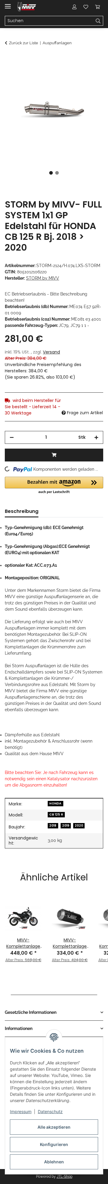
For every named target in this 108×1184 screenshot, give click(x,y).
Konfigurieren (54, 1144)
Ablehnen (54, 1161)
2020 (79, 825)
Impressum (21, 1111)
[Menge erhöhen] (96, 437)
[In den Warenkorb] (9, 59)
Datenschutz (50, 1111)
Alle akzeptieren (54, 1127)
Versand (51, 352)
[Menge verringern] (11, 437)
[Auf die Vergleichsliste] (75, 73)
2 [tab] (57, 173)
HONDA (55, 803)
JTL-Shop (64, 1176)
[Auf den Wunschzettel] (90, 73)
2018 (52, 825)
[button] (74, 7)
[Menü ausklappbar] (8, 3)
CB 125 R (56, 814)
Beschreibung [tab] (21, 511)
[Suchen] (98, 21)
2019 (65, 825)
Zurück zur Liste (23, 43)
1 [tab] (51, 173)
